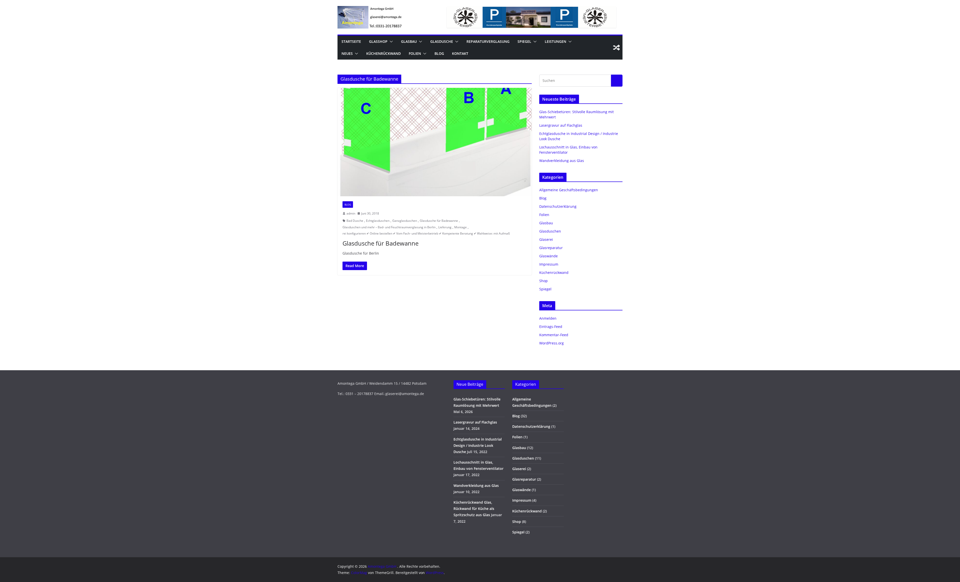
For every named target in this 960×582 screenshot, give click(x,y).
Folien (415, 53)
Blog (439, 53)
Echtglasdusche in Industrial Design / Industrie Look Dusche (478, 445)
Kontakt (460, 53)
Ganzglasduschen (404, 221)
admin (350, 213)
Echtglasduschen (378, 221)
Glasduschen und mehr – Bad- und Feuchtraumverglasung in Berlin (389, 227)
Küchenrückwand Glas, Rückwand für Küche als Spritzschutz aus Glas (474, 508)
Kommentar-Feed (553, 334)
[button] (390, 41)
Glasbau (409, 41)
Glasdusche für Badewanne (439, 221)
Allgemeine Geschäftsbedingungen (568, 189)
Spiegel (524, 41)
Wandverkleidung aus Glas (561, 160)
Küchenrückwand (383, 53)
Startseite (351, 41)
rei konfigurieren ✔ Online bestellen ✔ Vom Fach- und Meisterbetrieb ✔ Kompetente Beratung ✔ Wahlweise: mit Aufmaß (426, 233)
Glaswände (548, 256)
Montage (460, 227)
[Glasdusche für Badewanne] (435, 142)
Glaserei (546, 239)
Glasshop (378, 41)
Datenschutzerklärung (557, 206)
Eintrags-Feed (550, 326)
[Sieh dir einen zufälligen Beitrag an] (616, 48)
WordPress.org (551, 343)
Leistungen (555, 41)
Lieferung (445, 227)
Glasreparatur (551, 247)
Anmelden (547, 318)
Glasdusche (441, 41)
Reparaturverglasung (488, 41)
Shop (543, 280)
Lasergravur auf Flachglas (560, 125)
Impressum (548, 264)
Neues (347, 53)
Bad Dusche (354, 221)
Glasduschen (550, 231)
